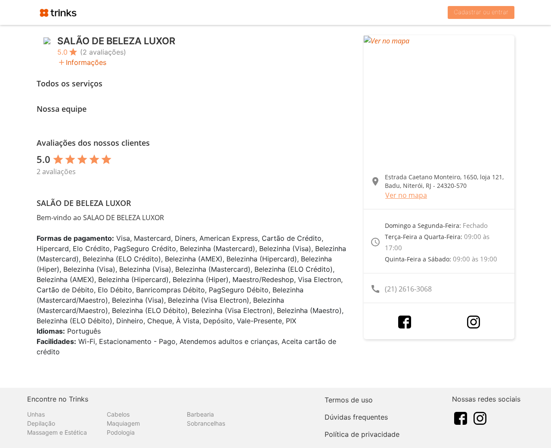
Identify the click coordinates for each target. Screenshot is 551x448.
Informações (86, 62)
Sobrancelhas (206, 423)
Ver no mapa (406, 195)
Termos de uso (349, 400)
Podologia (121, 432)
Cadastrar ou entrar (481, 11)
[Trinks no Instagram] (480, 418)
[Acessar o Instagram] (473, 322)
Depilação (41, 423)
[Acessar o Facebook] (404, 322)
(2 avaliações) (103, 52)
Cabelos (118, 414)
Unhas (36, 414)
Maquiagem (123, 423)
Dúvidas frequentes (356, 417)
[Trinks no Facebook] (460, 418)
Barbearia (200, 414)
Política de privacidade (362, 434)
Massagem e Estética (57, 432)
